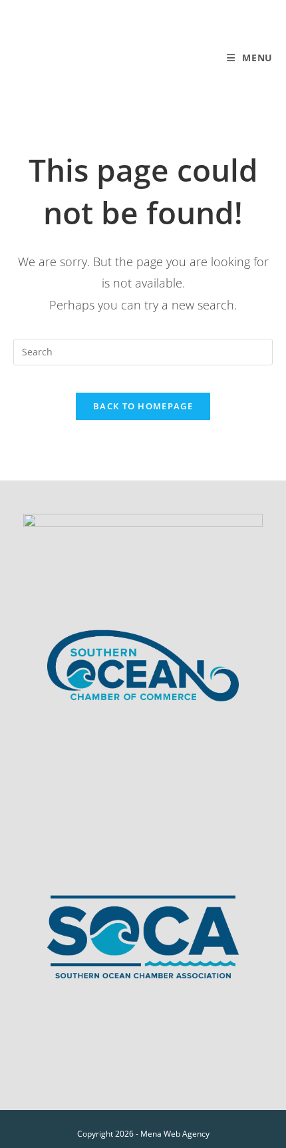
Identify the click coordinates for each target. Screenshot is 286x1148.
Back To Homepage (143, 406)
